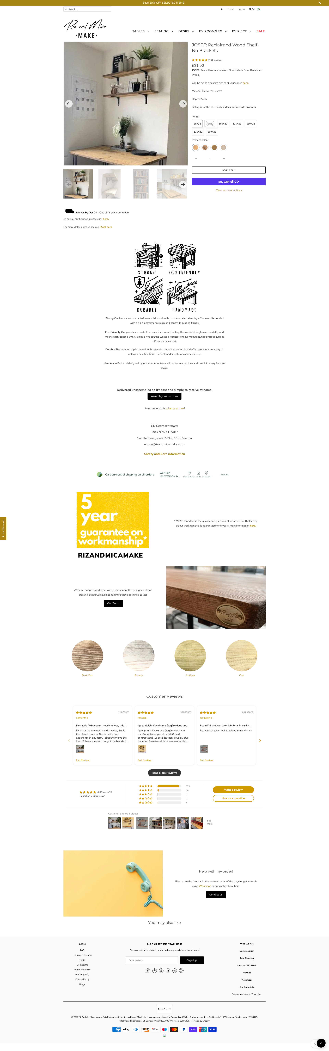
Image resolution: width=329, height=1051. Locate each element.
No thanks (131, 546)
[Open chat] (321, 1043)
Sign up (131, 535)
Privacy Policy (147, 560)
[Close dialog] (227, 488)
